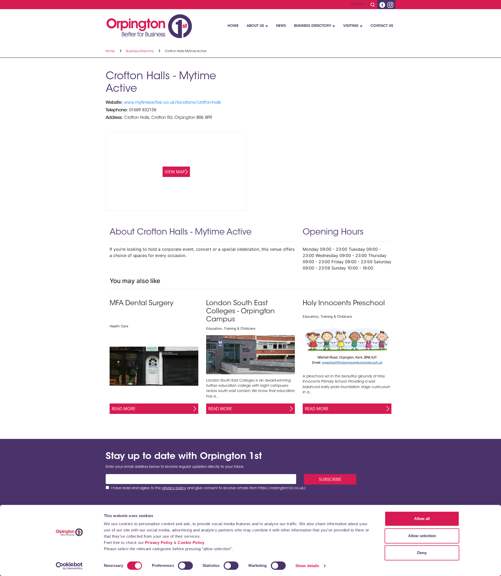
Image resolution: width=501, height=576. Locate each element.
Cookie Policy (191, 542)
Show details (307, 565)
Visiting (351, 26)
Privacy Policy (159, 542)
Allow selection (422, 536)
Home (233, 26)
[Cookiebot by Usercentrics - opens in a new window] (69, 566)
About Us (255, 26)
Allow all (422, 518)
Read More (123, 409)
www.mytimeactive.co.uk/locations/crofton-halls (172, 103)
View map (175, 172)
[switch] (185, 565)
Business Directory (312, 26)
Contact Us (382, 26)
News (281, 26)
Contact (358, 4)
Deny (422, 552)
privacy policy (174, 488)
